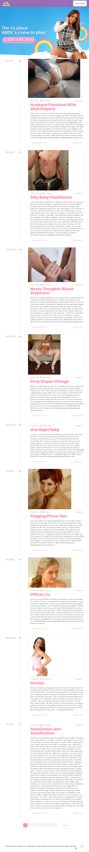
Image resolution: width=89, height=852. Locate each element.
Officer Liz (40, 594)
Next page (64, 825)
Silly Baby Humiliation (51, 197)
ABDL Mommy (46, 101)
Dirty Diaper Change (49, 381)
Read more (78, 143)
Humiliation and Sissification (45, 731)
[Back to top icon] (81, 846)
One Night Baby (45, 429)
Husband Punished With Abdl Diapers (53, 106)
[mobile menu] (66, 3)
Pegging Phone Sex (48, 516)
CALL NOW (79, 3)
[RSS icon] (76, 848)
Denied (37, 683)
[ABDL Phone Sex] (6, 3)
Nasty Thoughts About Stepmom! (51, 290)
